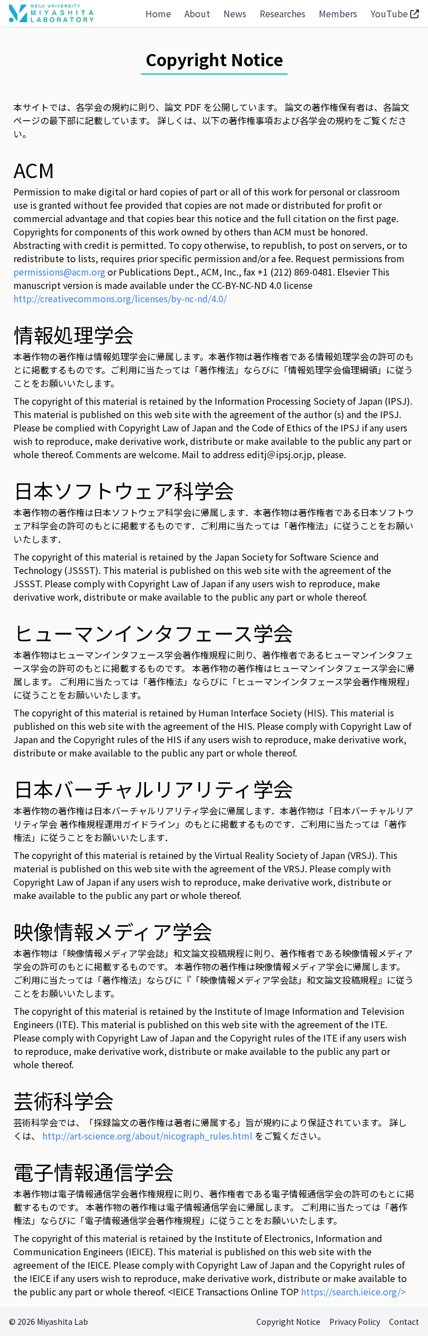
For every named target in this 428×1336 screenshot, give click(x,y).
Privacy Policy (354, 1321)
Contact (404, 1321)
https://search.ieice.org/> (353, 1291)
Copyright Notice (288, 1321)
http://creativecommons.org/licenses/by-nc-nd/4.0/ (120, 298)
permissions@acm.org (59, 271)
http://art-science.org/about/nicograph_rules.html (147, 1135)
